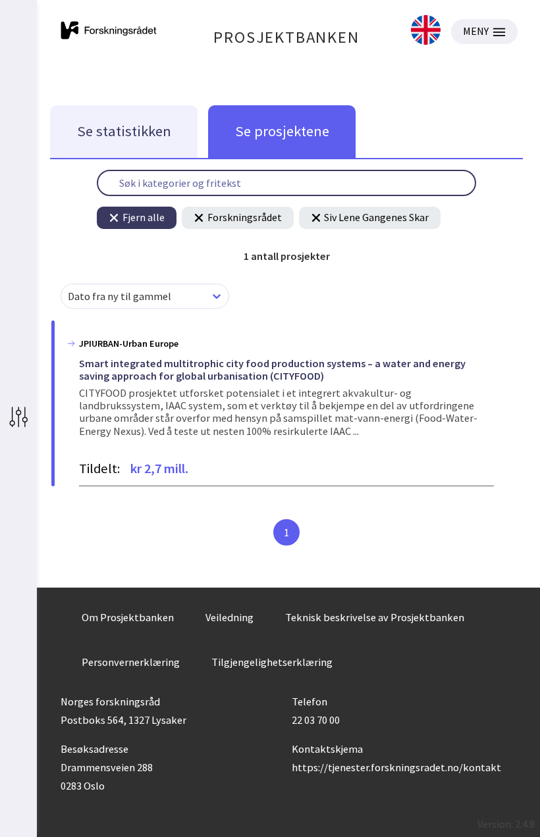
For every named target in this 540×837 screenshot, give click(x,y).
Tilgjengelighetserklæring (272, 662)
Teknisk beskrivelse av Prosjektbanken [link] (374, 617)
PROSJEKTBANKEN (286, 37)
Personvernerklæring (131, 662)
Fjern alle (143, 217)
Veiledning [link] (229, 617)
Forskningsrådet (244, 217)
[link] (426, 31)
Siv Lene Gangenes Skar (376, 217)
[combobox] (69, 296)
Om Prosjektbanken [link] (128, 617)
